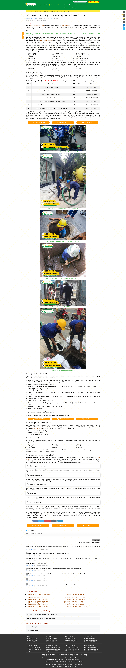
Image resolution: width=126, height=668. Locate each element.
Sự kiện (47, 5)
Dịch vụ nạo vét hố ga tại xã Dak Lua (74, 604)
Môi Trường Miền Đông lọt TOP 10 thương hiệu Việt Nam (42, 618)
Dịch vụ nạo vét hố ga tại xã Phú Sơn (38, 603)
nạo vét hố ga (66, 25)
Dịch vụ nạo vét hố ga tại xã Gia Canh (74, 594)
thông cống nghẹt (37, 428)
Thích (27, 18)
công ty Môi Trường (76, 29)
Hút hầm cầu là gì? (32, 627)
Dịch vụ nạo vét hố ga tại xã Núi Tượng (38, 601)
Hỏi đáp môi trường (81, 5)
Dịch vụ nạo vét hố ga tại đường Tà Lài (74, 599)
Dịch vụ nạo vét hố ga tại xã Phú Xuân (74, 603)
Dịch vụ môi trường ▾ (57, 5)
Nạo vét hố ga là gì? (32, 630)
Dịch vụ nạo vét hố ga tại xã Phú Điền (74, 601)
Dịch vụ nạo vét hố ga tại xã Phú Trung (75, 598)
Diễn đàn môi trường (70, 8)
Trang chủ (40, 5)
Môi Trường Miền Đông (37, 25)
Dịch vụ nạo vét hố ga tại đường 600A (38, 606)
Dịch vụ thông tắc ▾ (69, 5)
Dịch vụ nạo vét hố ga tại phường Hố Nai (39, 594)
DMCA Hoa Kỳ (72, 666)
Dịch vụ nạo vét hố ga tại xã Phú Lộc (38, 604)
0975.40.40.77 (94, 1)
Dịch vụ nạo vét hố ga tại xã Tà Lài (37, 598)
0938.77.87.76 (39, 122)
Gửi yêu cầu (88, 122)
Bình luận (33, 18)
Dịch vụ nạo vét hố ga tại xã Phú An (37, 599)
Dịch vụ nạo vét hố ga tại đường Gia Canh (75, 596)
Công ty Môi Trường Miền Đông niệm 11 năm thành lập (42, 614)
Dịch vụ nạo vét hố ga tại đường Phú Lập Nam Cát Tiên (43, 596)
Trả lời (32, 549)
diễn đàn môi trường (46, 40)
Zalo (124, 28)
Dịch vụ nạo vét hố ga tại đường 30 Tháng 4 (76, 606)
